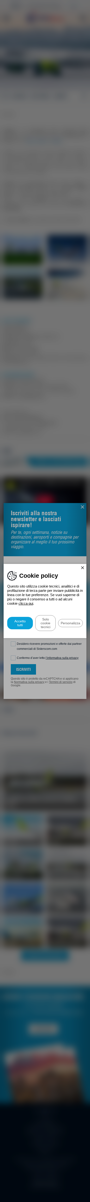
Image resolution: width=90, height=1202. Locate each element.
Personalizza (70, 623)
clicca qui (25, 603)
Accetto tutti (20, 623)
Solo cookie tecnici (45, 623)
